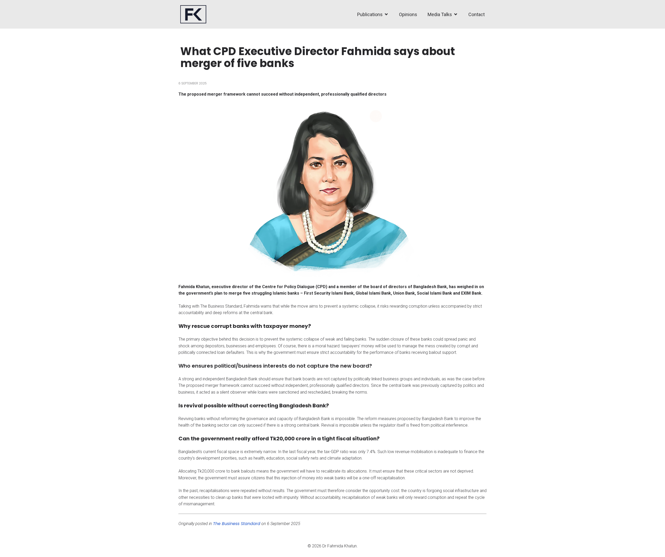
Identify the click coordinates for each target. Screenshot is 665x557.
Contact (476, 14)
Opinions (408, 14)
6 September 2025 (192, 83)
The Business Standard (236, 524)
